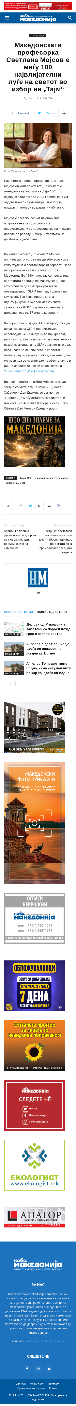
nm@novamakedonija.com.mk (44, 1341)
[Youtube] (49, 1369)
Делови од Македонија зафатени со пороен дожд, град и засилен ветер (48, 629)
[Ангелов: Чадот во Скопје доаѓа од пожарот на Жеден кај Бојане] (14, 649)
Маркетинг (36, 1384)
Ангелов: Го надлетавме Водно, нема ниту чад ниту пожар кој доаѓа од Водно (48, 668)
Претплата (53, 1384)
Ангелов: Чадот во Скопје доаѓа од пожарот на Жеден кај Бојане (47, 648)
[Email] (39, 506)
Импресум (20, 1384)
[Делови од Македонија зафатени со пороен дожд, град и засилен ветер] (14, 629)
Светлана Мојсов (16, 482)
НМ (30, 98)
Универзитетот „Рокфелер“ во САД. (30, 371)
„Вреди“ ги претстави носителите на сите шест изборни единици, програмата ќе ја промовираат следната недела (55, 541)
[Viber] (58, 506)
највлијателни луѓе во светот (52, 477)
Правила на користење (31, 1388)
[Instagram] (38, 1369)
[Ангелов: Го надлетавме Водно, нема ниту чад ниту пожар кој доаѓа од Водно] (14, 668)
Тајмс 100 (25, 477)
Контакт (54, 1388)
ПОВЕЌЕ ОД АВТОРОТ (53, 612)
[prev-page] (6, 683)
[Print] (49, 506)
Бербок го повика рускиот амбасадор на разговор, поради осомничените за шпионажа (20, 539)
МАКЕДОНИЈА (37, 35)
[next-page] (13, 683)
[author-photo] (38, 587)
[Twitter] (30, 506)
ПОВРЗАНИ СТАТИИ (18, 612)
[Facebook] (21, 506)
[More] (64, 113)
